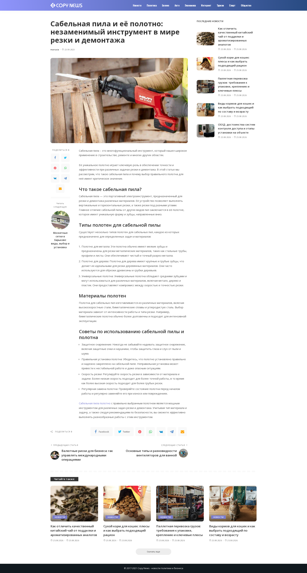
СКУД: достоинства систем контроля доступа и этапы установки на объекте (236, 128)
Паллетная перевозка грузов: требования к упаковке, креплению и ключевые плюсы (179, 530)
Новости (60, 517)
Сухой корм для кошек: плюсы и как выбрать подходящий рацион (233, 61)
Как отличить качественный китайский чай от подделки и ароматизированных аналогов (235, 36)
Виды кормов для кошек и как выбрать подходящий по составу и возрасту (236, 107)
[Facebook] (55, 157)
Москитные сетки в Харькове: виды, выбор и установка (60, 240)
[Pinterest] (55, 168)
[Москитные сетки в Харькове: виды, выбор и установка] (60, 220)
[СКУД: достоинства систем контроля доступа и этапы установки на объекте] (205, 130)
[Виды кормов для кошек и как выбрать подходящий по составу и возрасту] (205, 109)
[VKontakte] (55, 178)
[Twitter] (65, 157)
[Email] (60, 188)
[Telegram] (65, 178)
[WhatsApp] (65, 168)
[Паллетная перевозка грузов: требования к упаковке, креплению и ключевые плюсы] (205, 86)
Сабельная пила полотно (95, 403)
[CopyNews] (66, 5)
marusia (54, 49)
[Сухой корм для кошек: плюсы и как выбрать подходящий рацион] (205, 63)
